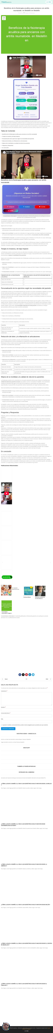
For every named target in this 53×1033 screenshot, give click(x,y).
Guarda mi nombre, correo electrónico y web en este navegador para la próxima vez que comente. (25, 725)
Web (2, 719)
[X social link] (23, 674)
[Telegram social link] (33, 674)
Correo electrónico (5, 713)
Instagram (11, 206)
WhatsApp (32, 100)
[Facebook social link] (19, 674)
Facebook (27, 206)
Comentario (4, 691)
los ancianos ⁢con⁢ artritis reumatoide (40, 234)
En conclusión (5, 147)
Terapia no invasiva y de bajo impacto (11, 136)
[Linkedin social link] (29, 674)
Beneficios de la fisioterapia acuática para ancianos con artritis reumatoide (19, 134)
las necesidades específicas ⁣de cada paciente (25, 305)
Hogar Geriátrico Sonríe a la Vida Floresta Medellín (12, 742)
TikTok (11, 210)
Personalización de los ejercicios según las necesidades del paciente (18, 138)
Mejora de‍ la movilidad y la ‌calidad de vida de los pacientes (16, 143)
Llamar (22, 100)
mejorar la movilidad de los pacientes (17, 255)
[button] (2, 562)
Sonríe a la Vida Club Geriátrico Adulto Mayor (11, 739)
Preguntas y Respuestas (7, 145)
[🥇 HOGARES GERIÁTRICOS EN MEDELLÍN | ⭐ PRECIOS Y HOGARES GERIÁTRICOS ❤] (6, 474)
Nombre (3, 707)
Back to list (26, 679)
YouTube (43, 206)
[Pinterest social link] (26, 674)
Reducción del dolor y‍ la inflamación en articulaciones (14, 141)
